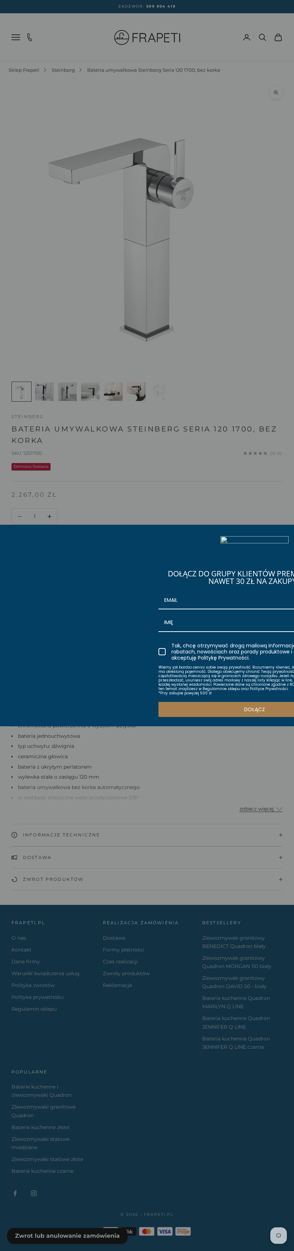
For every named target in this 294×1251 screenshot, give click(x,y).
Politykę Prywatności (223, 657)
